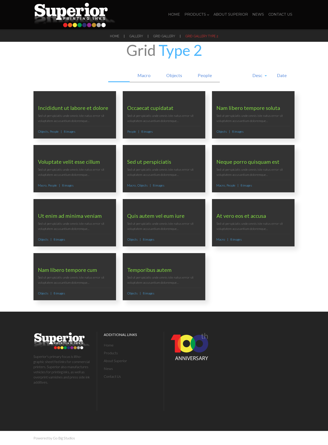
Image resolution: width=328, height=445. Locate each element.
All (119, 75)
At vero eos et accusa (241, 215)
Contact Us (280, 14)
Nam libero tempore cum (67, 270)
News (258, 14)
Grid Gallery (164, 36)
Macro (144, 75)
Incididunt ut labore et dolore (73, 108)
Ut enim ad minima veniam (70, 215)
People (205, 75)
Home (174, 14)
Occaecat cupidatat (150, 108)
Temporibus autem (149, 270)
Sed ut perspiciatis (149, 161)
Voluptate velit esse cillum (69, 161)
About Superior (231, 14)
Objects (174, 75)
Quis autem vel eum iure (156, 215)
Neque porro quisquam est (247, 161)
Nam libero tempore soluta (248, 108)
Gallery (136, 36)
